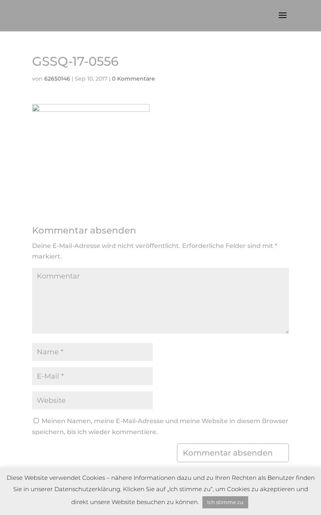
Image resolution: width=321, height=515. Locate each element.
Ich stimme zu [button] (225, 502)
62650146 (57, 78)
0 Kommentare (133, 78)
